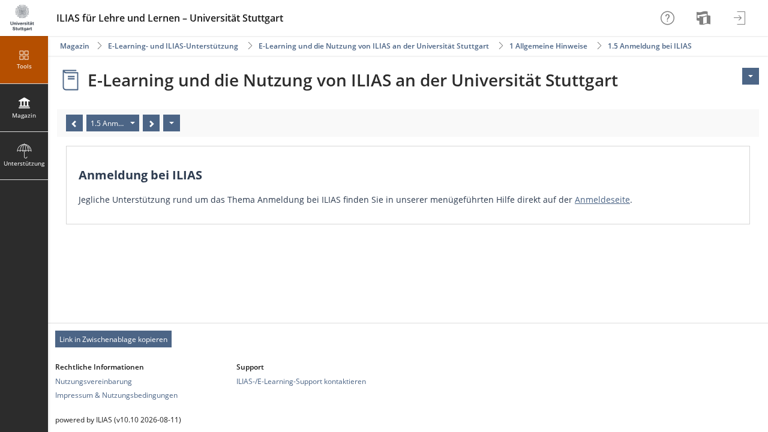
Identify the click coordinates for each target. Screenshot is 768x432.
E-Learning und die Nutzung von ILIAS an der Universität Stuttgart (374, 46)
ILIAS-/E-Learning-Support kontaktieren (301, 381)
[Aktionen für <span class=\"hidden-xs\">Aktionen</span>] (750, 76)
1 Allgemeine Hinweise (548, 46)
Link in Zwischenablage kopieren (113, 339)
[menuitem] (705, 18)
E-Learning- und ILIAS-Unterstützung (173, 46)
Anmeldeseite (602, 199)
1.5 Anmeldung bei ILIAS (650, 46)
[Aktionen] (171, 123)
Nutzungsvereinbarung (93, 381)
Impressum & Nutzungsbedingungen (116, 395)
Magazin (74, 46)
